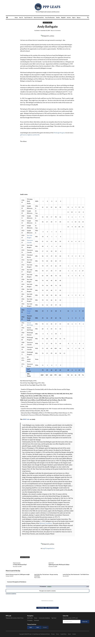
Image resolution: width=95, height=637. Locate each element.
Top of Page (41, 607)
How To (21, 17)
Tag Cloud (53, 618)
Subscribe (84, 621)
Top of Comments (52, 607)
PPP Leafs (51, 7)
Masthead (36, 620)
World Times (20, 618)
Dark (38, 627)
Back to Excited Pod (39, 17)
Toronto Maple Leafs (29, 311)
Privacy (53, 634)
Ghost (48, 634)
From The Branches (50, 17)
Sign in (73, 17)
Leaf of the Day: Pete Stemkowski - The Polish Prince (76, 574)
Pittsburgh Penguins (59, 133)
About (35, 618)
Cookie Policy (63, 634)
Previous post (16, 563)
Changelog (29, 620)
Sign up (78, 17)
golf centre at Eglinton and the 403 (29, 135)
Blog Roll (63, 17)
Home (16, 17)
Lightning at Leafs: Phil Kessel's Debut (59, 564)
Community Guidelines (44, 618)
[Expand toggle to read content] (87, 582)
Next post (51, 563)
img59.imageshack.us (48, 548)
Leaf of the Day (47, 22)
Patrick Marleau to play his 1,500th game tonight (18, 574)
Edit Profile (30, 618)
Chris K (37, 30)
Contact (74, 634)
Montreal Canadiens (45, 523)
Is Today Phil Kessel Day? (20, 564)
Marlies (58, 17)
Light (30, 627)
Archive (69, 17)
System (45, 627)
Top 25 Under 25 (28, 17)
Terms (57, 634)
